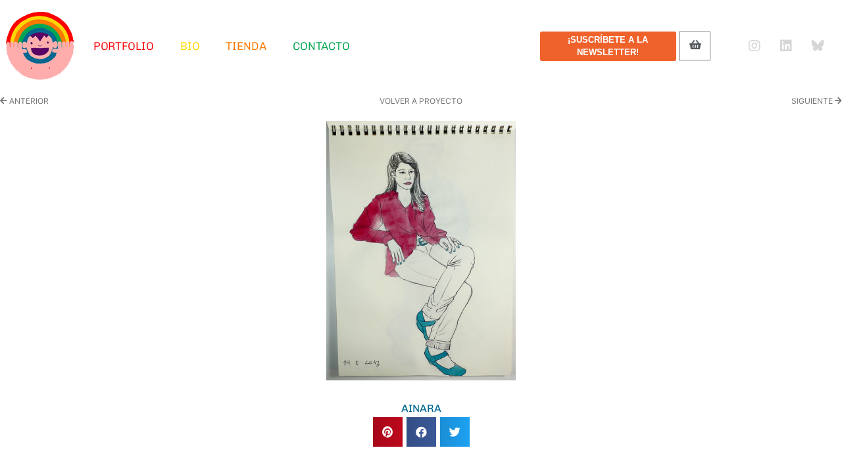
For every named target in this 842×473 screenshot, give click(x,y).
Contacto (321, 46)
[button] (388, 432)
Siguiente (813, 101)
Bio (190, 46)
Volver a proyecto (421, 101)
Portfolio (123, 46)
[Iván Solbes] (40, 46)
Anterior (28, 101)
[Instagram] (754, 46)
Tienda (246, 46)
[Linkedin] (786, 46)
